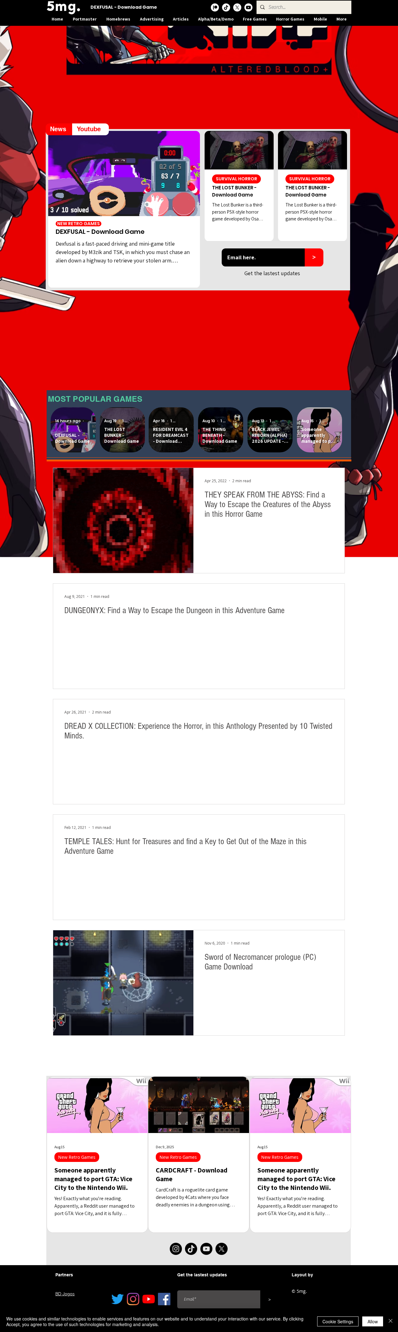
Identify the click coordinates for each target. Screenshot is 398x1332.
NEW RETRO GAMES (78, 223)
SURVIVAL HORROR (236, 179)
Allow (373, 1321)
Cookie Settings (337, 1321)
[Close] (390, 1321)
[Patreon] (215, 7)
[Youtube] (248, 7)
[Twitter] (117, 1299)
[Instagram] (176, 1249)
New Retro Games (76, 1157)
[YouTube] (206, 1249)
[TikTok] (226, 7)
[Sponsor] (199, 77)
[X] (237, 7)
